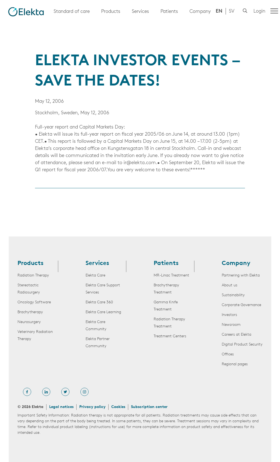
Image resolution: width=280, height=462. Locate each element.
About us (229, 285)
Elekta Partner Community (98, 342)
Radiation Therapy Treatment (169, 323)
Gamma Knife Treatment (166, 306)
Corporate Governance (241, 305)
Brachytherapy (30, 312)
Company (200, 11)
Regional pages (235, 364)
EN (219, 11)
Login (259, 11)
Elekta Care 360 (99, 302)
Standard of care (72, 11)
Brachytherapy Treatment (166, 289)
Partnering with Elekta (241, 275)
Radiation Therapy (33, 275)
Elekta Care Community (96, 325)
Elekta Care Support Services (103, 289)
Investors (229, 315)
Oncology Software (34, 302)
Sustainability (233, 295)
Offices (228, 354)
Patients (169, 11)
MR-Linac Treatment (171, 275)
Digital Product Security (242, 345)
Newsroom (231, 325)
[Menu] (274, 10)
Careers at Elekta (236, 335)
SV (231, 11)
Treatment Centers (170, 336)
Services (140, 11)
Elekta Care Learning (103, 312)
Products (110, 11)
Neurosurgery (29, 322)
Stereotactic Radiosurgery (29, 289)
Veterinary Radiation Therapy (35, 335)
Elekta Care (95, 275)
